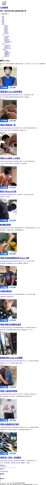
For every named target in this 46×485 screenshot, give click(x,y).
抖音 (3, 23)
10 (2, 466)
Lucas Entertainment (8, 41)
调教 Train (6, 32)
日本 (3, 19)
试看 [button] (3, 57)
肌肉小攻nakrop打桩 (8, 192)
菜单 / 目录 (4, 13)
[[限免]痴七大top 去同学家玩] (8, 88)
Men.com (6, 38)
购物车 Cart (6, 56)
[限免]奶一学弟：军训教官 (10, 458)
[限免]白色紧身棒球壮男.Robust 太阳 (14, 258)
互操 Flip (6, 27)
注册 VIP (6, 50)
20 (3, 466)
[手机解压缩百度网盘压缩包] (0, 480)
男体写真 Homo (7, 45)
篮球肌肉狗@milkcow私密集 (11, 358)
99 (5, 466)
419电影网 (4, 8)
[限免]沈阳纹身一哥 (8, 125)
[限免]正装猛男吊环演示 (9, 424)
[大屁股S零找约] (8, 288)
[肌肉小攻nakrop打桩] (8, 188)
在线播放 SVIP (7, 52)
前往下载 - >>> (3, 99)
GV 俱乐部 (4, 1)
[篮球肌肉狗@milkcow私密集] (8, 354)
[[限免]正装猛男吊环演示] (8, 421)
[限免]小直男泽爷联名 (8, 391)
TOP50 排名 (6, 42)
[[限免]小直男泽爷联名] (8, 387)
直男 (3, 21)
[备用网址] (0, 476)
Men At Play (6, 40)
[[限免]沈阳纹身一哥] (8, 121)
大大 (13, 94)
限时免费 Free (7, 54)
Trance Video (6, 39)
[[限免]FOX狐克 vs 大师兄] (8, 155)
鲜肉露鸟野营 (5, 225)
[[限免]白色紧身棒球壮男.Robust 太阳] (8, 254)
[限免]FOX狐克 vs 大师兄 (10, 158)
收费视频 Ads (7, 53)
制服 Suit (6, 29)
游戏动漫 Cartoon (7, 48)
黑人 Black (6, 33)
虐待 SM (6, 31)
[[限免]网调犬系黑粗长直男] (8, 321)
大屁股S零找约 (6, 291)
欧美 (3, 20)
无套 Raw (6, 25)
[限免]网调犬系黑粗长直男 (10, 325)
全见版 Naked (7, 46)
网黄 (3, 16)
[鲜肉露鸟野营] (8, 221)
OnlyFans (6, 37)
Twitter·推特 (6, 36)
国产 (3, 17)
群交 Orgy (6, 28)
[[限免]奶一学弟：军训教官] (8, 454)
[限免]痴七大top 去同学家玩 (11, 92)
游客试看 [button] (4, 4)
